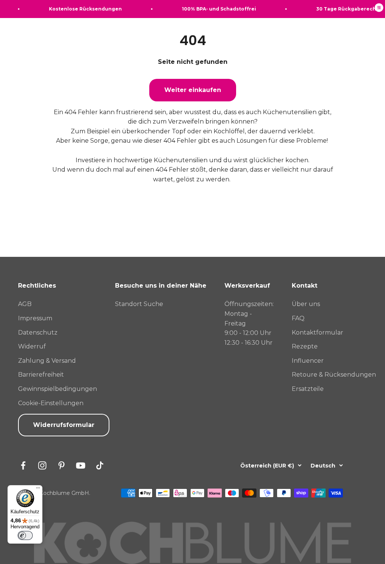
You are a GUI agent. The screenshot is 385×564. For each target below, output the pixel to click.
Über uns (306, 304)
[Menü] (37, 489)
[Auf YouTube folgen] (81, 465)
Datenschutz (38, 332)
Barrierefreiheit (41, 374)
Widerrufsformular (63, 424)
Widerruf (32, 346)
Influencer (308, 360)
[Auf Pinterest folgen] (61, 465)
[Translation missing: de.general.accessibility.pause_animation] (378, 9)
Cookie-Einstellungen (50, 403)
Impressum (35, 318)
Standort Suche (139, 304)
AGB (25, 304)
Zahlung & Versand (47, 360)
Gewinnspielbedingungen (57, 388)
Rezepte (305, 346)
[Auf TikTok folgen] (100, 465)
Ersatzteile (308, 388)
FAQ (298, 318)
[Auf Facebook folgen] (23, 465)
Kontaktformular (317, 332)
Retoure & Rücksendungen (334, 374)
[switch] (25, 535)
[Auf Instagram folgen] (42, 465)
